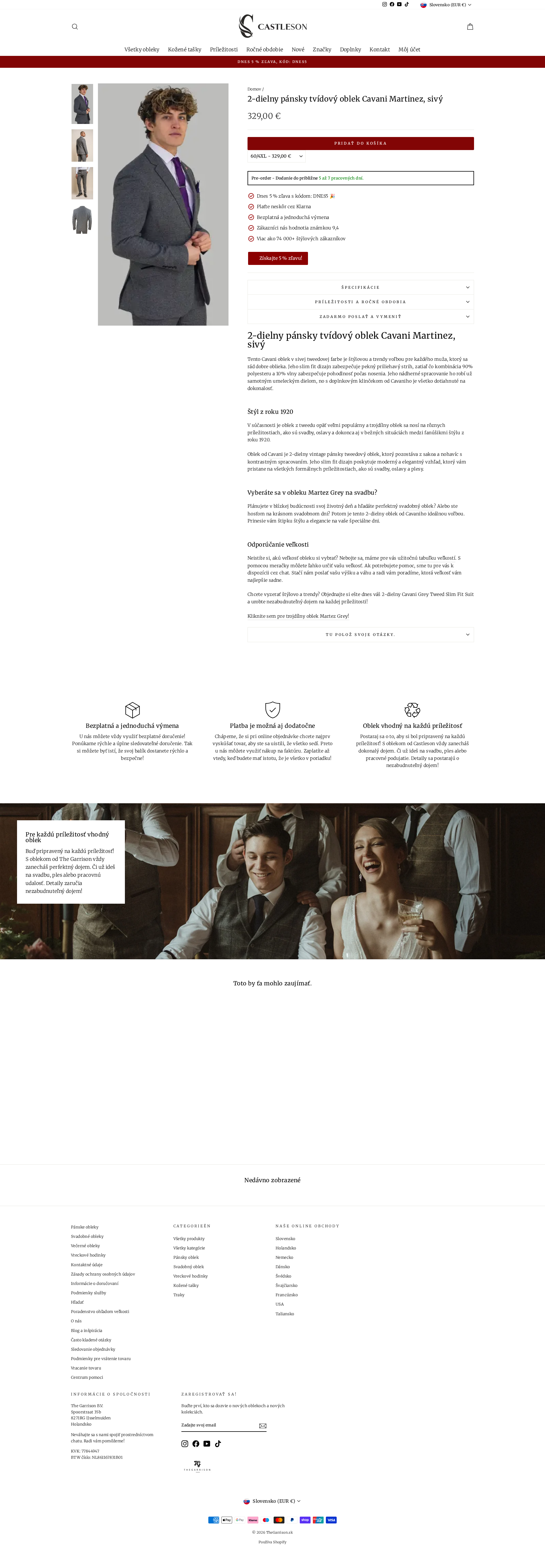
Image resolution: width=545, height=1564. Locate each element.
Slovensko (285, 1238)
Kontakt (380, 49)
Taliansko (285, 1314)
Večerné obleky (85, 1245)
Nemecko (285, 1257)
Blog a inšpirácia (86, 1330)
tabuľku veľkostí (437, 558)
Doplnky (350, 49)
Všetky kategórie (189, 1248)
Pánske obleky (84, 1227)
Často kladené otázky (91, 1340)
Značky (322, 49)
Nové (298, 49)
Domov (254, 89)
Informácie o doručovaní (94, 1283)
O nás (76, 1321)
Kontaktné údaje (86, 1264)
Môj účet (409, 49)
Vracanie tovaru (86, 1368)
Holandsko (286, 1248)
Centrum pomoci (87, 1377)
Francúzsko (287, 1295)
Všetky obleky (142, 49)
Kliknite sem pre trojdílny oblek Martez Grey (298, 616)
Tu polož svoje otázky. (360, 634)
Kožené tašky (185, 49)
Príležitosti (224, 49)
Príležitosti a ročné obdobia (360, 302)
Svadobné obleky (87, 1236)
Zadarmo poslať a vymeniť (361, 316)
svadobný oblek (416, 506)
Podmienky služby (88, 1293)
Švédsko (284, 1276)
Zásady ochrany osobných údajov (103, 1274)
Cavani (275, 454)
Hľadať (77, 1302)
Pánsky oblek (186, 1257)
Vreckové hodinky (88, 1255)
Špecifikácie (360, 287)
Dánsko (283, 1266)
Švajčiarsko (286, 1285)
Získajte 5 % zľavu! (281, 258)
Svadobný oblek (188, 1266)
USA (280, 1304)
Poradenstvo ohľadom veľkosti (100, 1311)
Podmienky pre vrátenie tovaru (101, 1358)
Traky (179, 1295)
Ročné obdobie (264, 49)
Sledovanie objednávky (93, 1349)
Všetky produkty (189, 1238)
